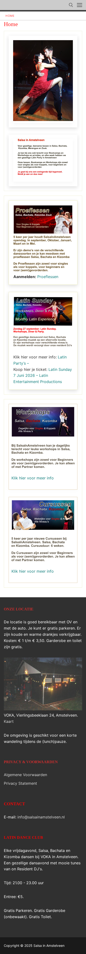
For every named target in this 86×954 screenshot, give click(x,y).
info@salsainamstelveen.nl (41, 817)
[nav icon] (79, 5)
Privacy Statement (20, 783)
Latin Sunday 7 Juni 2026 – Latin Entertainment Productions (42, 375)
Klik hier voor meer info (32, 478)
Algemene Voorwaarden (25, 774)
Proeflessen (47, 276)
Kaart (9, 721)
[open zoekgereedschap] (71, 5)
